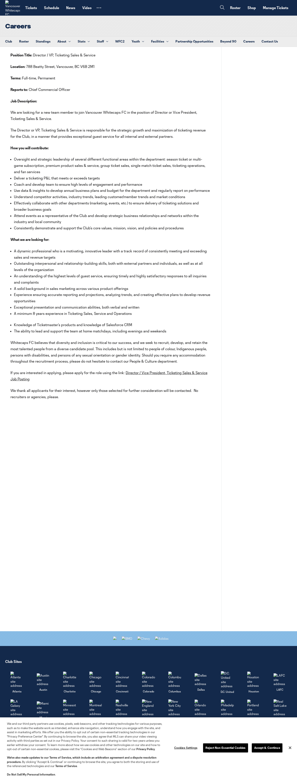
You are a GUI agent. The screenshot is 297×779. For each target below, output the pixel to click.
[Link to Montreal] (95, 708)
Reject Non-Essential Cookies (225, 747)
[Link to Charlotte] (69, 680)
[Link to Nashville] (122, 708)
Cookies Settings (185, 747)
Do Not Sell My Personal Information (31, 774)
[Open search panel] (222, 8)
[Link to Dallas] (201, 679)
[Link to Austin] (43, 679)
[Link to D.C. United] (227, 679)
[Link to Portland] (253, 708)
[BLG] (162, 638)
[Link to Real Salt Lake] (280, 707)
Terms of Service (60, 757)
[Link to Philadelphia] (227, 708)
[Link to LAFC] (280, 679)
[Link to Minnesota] (69, 708)
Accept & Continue (267, 747)
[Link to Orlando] (201, 708)
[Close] (290, 748)
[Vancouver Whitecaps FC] (12, 7)
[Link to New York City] (174, 707)
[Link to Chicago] (95, 680)
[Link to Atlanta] (16, 680)
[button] (99, 8)
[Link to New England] (148, 707)
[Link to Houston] (253, 680)
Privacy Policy (145, 749)
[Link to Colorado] (148, 680)
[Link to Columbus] (174, 680)
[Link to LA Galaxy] (16, 707)
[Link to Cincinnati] (122, 680)
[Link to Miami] (43, 707)
